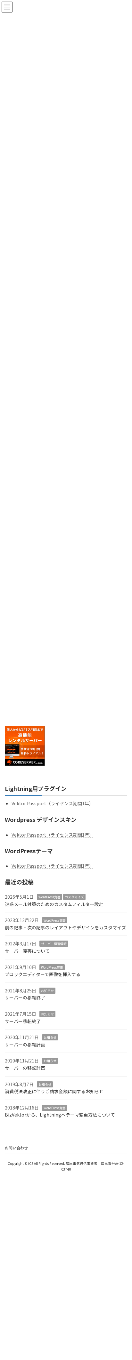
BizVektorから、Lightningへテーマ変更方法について (60, 1115)
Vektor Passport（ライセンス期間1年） (53, 803)
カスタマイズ (74, 897)
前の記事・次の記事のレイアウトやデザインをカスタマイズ (65, 927)
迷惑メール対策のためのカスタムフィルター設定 (54, 904)
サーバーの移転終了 (25, 998)
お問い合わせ (16, 1147)
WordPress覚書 (49, 897)
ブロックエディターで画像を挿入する (42, 974)
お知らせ (47, 990)
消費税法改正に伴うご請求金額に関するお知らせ (54, 1091)
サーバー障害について (27, 951)
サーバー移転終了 (23, 1021)
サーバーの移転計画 (25, 1044)
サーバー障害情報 (54, 944)
